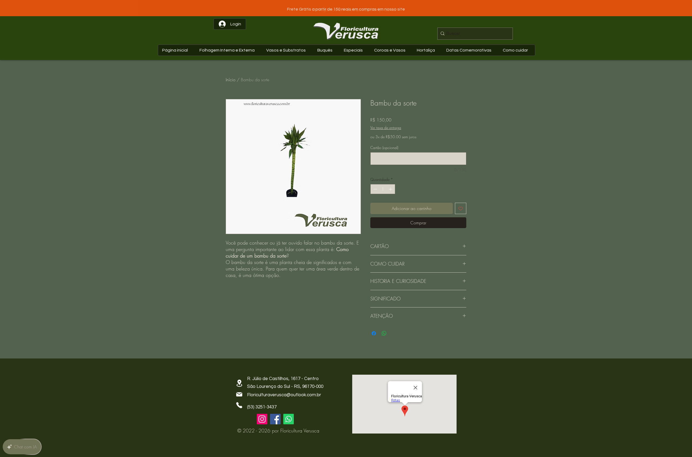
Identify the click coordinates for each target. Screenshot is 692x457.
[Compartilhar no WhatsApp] (384, 330)
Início (230, 80)
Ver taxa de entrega (385, 127)
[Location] (239, 380)
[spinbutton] (383, 189)
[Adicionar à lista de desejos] (460, 208)
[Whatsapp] (288, 416)
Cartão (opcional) (384, 147)
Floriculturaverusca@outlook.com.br (284, 391)
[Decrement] (374, 189)
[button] (470, 50)
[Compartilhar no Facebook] (374, 330)
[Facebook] (275, 416)
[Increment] (391, 189)
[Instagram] (262, 416)
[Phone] (239, 401)
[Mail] (239, 391)
